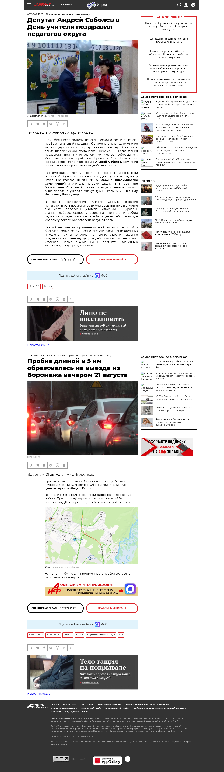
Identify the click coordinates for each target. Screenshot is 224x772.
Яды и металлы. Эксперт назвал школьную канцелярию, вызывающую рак (173, 422)
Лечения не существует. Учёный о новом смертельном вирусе (174, 409)
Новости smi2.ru (39, 345)
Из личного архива (58, 115)
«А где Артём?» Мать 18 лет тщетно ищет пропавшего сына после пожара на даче (175, 116)
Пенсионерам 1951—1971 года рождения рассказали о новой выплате (171, 246)
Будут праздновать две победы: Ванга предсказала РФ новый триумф (172, 188)
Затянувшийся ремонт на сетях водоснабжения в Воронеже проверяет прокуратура (169, 68)
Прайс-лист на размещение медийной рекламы (159, 708)
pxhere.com (33, 457)
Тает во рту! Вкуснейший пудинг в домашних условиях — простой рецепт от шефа (174, 139)
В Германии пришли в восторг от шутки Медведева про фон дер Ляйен (175, 198)
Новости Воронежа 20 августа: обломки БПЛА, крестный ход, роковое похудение (169, 54)
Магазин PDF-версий (109, 705)
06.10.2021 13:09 (35, 14)
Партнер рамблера (80, 759)
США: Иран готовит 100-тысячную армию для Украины (173, 221)
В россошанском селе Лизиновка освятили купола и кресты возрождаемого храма (168, 82)
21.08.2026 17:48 (35, 355)
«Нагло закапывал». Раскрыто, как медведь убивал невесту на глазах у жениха (175, 376)
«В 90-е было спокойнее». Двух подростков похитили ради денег (174, 397)
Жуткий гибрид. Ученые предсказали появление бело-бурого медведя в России (176, 104)
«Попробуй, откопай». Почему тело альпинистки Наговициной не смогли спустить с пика (175, 127)
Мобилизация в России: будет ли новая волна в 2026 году (173, 233)
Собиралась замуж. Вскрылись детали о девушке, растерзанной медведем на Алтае (174, 387)
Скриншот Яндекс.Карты (65, 567)
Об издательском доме (64, 705)
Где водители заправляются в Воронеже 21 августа (168, 40)
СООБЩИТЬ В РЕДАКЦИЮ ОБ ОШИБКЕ (70, 712)
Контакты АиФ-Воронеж (64, 708)
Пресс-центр (87, 705)
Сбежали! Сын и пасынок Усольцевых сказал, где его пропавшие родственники (176, 150)
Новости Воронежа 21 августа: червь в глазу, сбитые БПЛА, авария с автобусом (168, 26)
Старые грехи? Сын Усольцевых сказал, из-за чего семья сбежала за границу (175, 162)
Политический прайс (117, 708)
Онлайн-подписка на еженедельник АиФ (147, 705)
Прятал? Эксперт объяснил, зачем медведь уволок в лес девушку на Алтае (174, 364)
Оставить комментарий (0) (112, 259)
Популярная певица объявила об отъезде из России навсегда (172, 210)
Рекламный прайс (91, 708)
